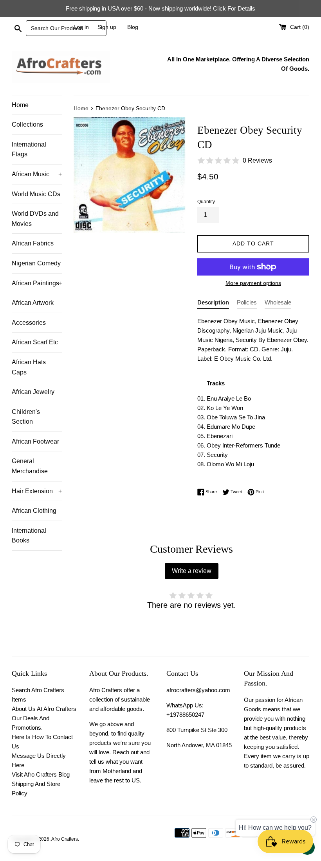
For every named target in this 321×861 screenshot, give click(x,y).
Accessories (29, 322)
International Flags (29, 149)
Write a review (191, 570)
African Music (37, 174)
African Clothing (34, 510)
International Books (29, 535)
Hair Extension (37, 491)
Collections (27, 124)
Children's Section (26, 416)
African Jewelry (33, 391)
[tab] (213, 304)
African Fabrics (33, 243)
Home (20, 105)
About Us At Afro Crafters (44, 708)
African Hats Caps (29, 367)
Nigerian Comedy (36, 263)
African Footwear (35, 441)
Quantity (206, 201)
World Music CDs (36, 194)
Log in (81, 27)
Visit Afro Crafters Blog (41, 774)
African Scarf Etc (35, 342)
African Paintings (37, 283)
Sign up (106, 27)
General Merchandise (30, 466)
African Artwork (33, 302)
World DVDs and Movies (35, 218)
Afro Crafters (64, 839)
